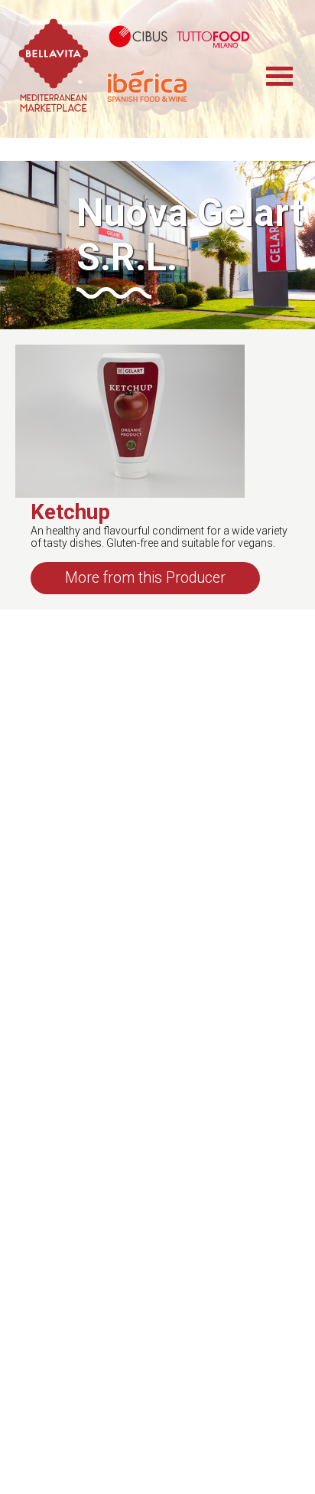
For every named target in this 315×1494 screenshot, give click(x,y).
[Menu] (288, 69)
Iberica (183, 84)
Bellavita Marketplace (53, 69)
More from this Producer (145, 578)
